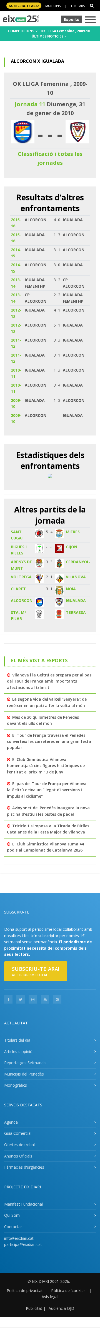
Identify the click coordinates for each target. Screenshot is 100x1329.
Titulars (78, 6)
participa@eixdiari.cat (23, 1244)
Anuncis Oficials (18, 1156)
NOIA (71, 588)
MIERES (73, 531)
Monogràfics (15, 1085)
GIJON (71, 546)
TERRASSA (76, 612)
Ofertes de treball (20, 1144)
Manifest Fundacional (23, 1204)
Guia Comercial (17, 1133)
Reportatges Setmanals (25, 1062)
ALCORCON (21, 600)
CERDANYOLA (79, 561)
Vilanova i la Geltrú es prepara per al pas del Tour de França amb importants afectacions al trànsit (49, 681)
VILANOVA (76, 576)
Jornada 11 (30, 104)
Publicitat (34, 1308)
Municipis (53, 6)
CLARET (18, 588)
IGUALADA (76, 600)
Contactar (13, 1226)
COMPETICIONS (21, 31)
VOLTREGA (21, 576)
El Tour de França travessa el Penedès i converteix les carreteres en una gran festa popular (49, 741)
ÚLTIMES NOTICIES (48, 36)
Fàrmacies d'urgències (24, 1167)
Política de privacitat (25, 1290)
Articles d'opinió (18, 1051)
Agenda (11, 1122)
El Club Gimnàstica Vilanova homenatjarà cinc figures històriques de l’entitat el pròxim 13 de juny (46, 766)
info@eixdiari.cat (19, 1238)
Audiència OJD (61, 1308)
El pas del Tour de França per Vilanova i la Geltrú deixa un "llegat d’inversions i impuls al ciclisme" (48, 790)
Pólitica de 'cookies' (68, 1290)
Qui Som (12, 1215)
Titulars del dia (17, 1040)
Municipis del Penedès (24, 1074)
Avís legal (50, 1296)
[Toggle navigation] (90, 20)
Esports (71, 19)
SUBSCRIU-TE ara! (24, 6)
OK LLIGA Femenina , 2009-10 (65, 31)
